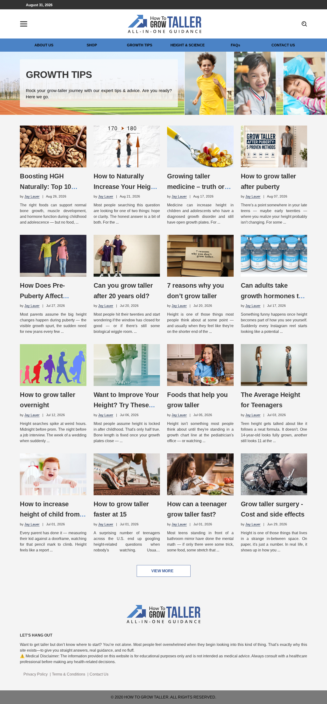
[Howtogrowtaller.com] (164, 23)
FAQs (235, 45)
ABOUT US (43, 45)
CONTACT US (283, 45)
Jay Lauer (31, 196)
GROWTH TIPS (139, 45)
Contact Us (99, 674)
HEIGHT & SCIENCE (187, 45)
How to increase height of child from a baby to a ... (52, 514)
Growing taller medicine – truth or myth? (196, 186)
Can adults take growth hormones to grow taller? (272, 296)
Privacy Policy (35, 674)
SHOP (92, 45)
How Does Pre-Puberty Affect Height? (42, 296)
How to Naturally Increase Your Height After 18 (125, 186)
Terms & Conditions (68, 674)
